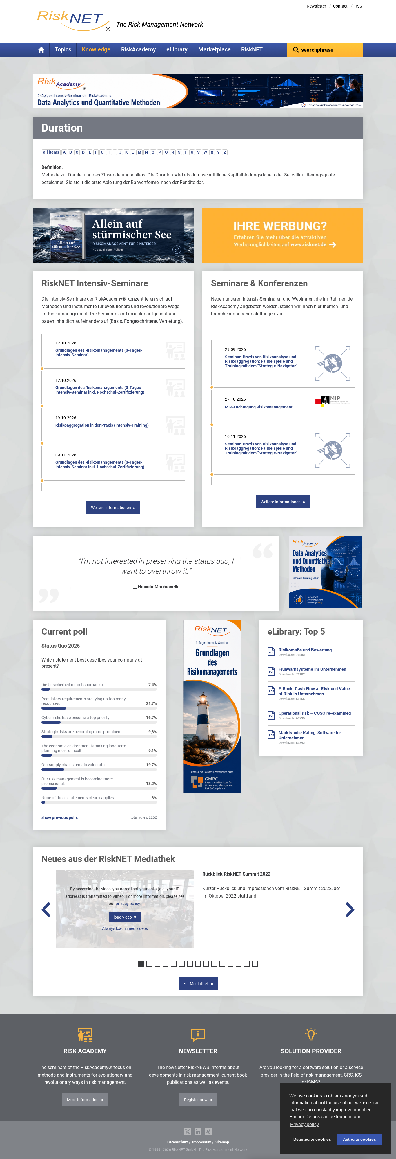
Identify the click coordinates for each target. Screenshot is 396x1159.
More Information (83, 1099)
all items (51, 152)
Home (41, 50)
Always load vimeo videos (125, 928)
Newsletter (316, 6)
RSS (358, 6)
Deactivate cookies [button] (312, 1139)
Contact (340, 6)
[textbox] (325, 50)
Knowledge (96, 49)
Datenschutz (177, 1142)
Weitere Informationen (111, 507)
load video (123, 917)
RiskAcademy (138, 49)
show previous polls (59, 817)
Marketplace (214, 49)
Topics (63, 49)
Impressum (201, 1142)
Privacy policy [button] (304, 1124)
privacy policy (128, 903)
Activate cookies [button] (359, 1139)
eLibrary (177, 49)
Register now (196, 1099)
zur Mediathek (196, 983)
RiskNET (252, 49)
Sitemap (222, 1142)
